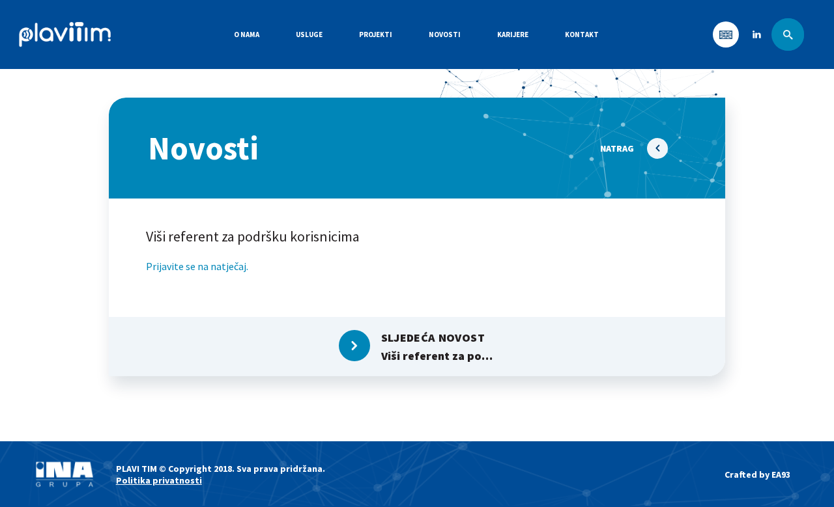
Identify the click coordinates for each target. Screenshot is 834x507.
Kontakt (582, 34)
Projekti (375, 34)
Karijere (512, 34)
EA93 (780, 474)
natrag (617, 148)
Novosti (445, 34)
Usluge (309, 34)
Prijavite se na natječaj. (197, 266)
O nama (246, 34)
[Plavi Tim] (65, 34)
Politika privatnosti (159, 480)
